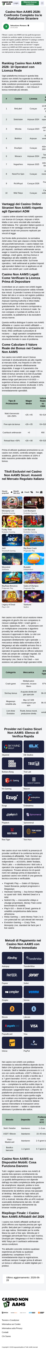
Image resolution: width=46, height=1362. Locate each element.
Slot (37, 492)
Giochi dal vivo (16, 492)
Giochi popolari (5, 492)
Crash (27, 492)
